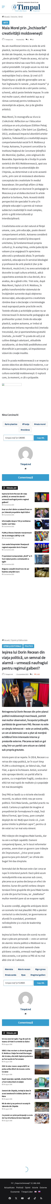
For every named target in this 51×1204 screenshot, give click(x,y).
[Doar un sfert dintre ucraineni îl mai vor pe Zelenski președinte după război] (42, 513)
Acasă (6, 16)
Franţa (26, 424)
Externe (43, 1187)
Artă (20, 16)
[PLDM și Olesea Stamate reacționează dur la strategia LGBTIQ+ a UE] (42, 536)
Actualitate (9, 1187)
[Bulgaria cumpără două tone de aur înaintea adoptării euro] (42, 572)
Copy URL (40, 438)
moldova (26, 429)
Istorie (14, 16)
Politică (19, 1187)
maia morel (40, 424)
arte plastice (11, 424)
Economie (15, 1191)
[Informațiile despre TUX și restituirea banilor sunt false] (42, 524)
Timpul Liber (27, 1191)
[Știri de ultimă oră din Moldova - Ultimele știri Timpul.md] (25, 7)
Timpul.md (9, 40)
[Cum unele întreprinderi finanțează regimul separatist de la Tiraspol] (42, 548)
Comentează (25, 477)
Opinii (27, 1187)
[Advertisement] (25, 606)
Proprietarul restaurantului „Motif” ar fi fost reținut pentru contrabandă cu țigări (17, 559)
